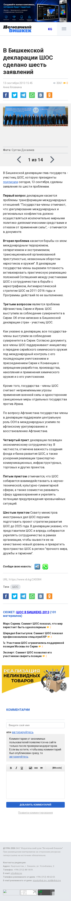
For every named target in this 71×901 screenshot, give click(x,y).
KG (50, 29)
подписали (10, 182)
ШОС (15, 586)
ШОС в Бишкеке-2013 (32, 612)
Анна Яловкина (12, 87)
